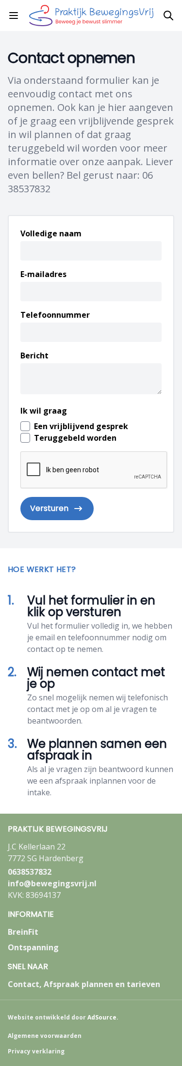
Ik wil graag (43, 410)
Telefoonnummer (55, 314)
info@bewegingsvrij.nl (52, 883)
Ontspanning (33, 947)
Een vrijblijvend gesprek (81, 426)
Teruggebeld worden (75, 438)
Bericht (34, 355)
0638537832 (29, 871)
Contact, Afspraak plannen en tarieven (84, 984)
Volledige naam (51, 233)
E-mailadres (43, 274)
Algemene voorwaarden (45, 1036)
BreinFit (23, 932)
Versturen (49, 508)
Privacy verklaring (36, 1051)
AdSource (101, 1017)
